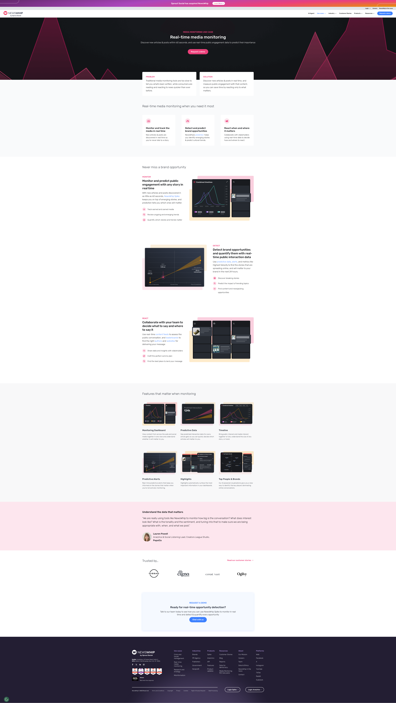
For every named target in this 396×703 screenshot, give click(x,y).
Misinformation (179, 675)
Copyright (170, 690)
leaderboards (172, 337)
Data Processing (213, 690)
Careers (375, 8)
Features (210, 665)
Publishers (196, 662)
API (208, 662)
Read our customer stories (239, 560)
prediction (199, 135)
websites (171, 341)
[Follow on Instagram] (143, 664)
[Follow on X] (136, 664)
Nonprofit (195, 669)
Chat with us (198, 619)
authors (158, 341)
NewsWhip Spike (172, 196)
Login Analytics (254, 690)
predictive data (224, 261)
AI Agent (311, 13)
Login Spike (232, 690)
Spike (209, 654)
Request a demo (385, 13)
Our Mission (242, 654)
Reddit (258, 676)
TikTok (258, 673)
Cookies (186, 690)
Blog (221, 658)
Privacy (178, 690)
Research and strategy (179, 671)
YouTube (259, 669)
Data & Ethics (243, 665)
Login (367, 8)
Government (197, 665)
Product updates (210, 670)
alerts (234, 261)
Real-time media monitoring (178, 664)
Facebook (259, 658)
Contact (241, 675)
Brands (195, 654)
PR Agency (196, 658)
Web (257, 654)
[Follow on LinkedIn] (140, 664)
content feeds (162, 334)
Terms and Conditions (158, 690)
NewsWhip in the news (386, 8)
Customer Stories (345, 13)
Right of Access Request (198, 690)
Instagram (260, 665)
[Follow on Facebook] (132, 664)
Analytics (210, 658)
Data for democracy (223, 666)
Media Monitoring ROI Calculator (225, 672)
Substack (259, 680)
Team (240, 662)
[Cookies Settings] (6, 699)
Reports (222, 662)
